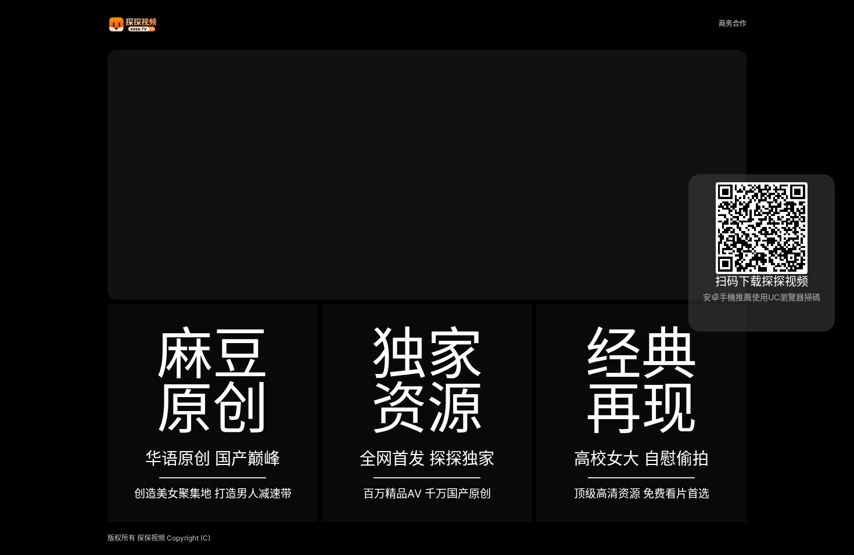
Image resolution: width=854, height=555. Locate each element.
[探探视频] (133, 24)
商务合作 (733, 23)
